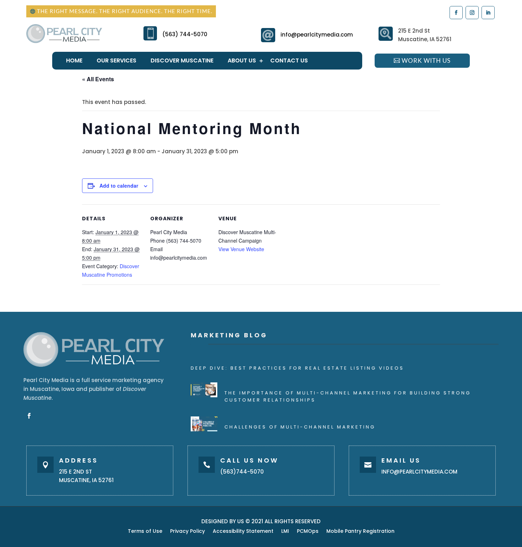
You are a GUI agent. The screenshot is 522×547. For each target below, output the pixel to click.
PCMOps (308, 532)
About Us (242, 60)
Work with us (426, 60)
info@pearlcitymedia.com (317, 34)
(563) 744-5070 (184, 34)
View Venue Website (241, 249)
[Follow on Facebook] (456, 12)
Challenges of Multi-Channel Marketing (299, 427)
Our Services (116, 60)
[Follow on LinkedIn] (488, 12)
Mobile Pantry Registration (360, 532)
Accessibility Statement (243, 532)
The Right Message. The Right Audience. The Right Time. (124, 11)
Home (74, 60)
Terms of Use (145, 532)
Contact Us (289, 60)
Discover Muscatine (182, 60)
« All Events (98, 79)
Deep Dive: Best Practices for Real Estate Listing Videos (297, 368)
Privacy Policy (187, 532)
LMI (285, 532)
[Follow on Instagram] (472, 12)
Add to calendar (118, 185)
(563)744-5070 (242, 471)
